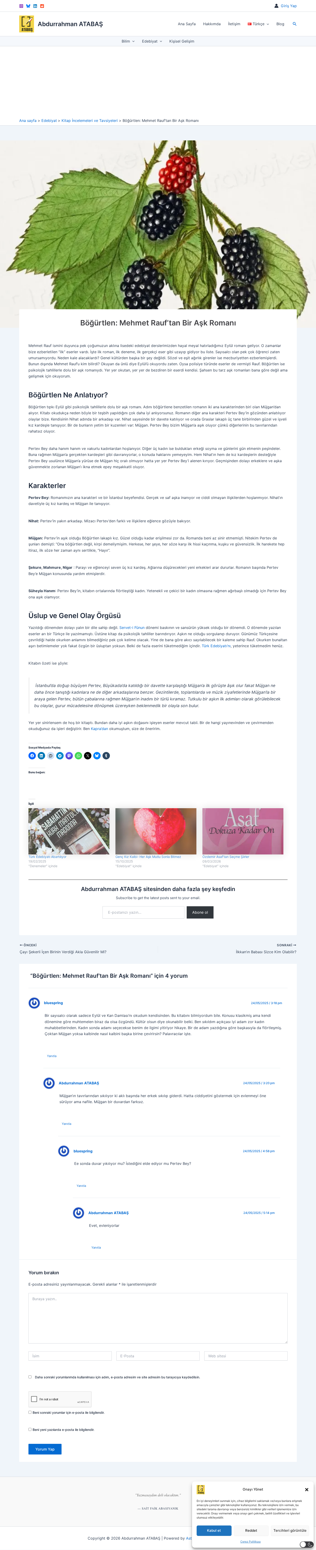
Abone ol (200, 912)
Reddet (251, 1530)
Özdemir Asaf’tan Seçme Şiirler (225, 857)
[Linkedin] (35, 6)
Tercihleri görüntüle (290, 1530)
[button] (306, 1489)
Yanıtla (51, 1056)
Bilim (126, 41)
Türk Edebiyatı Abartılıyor (47, 857)
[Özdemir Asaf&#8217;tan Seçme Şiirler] (243, 831)
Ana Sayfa (187, 24)
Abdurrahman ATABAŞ (70, 24)
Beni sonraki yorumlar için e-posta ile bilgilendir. (69, 1412)
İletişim (234, 24)
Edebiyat (150, 41)
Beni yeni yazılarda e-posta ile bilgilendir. (63, 1430)
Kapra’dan (99, 728)
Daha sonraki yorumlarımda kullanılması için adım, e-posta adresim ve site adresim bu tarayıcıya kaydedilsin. (117, 1377)
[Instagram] (21, 6)
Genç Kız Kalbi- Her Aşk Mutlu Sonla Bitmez (148, 857)
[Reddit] (42, 6)
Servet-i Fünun (132, 627)
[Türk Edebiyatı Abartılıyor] (69, 831)
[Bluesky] (28, 6)
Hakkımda (212, 24)
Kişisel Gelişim (181, 41)
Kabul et (214, 1530)
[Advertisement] (158, 83)
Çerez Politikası (250, 1541)
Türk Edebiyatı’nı (216, 646)
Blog (280, 24)
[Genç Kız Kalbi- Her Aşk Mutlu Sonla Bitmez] (156, 831)
